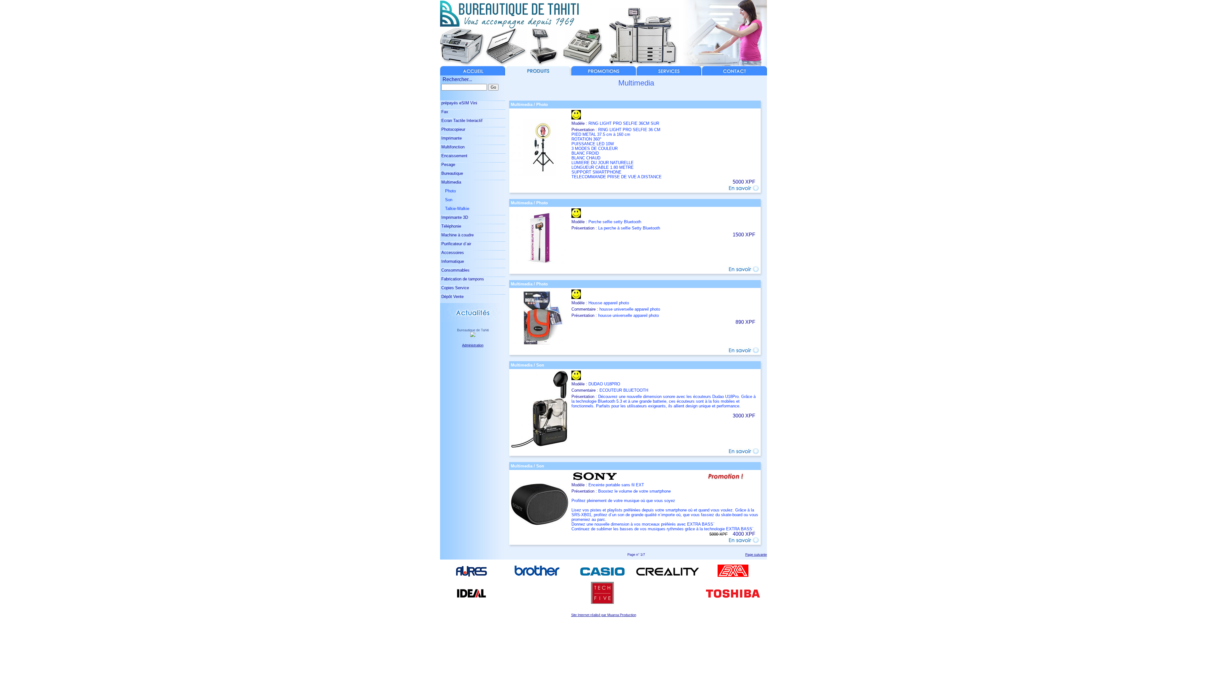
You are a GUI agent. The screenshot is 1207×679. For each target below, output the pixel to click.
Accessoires (452, 252)
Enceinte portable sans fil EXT (616, 485)
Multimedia (450, 182)
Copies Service (454, 287)
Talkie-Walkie (454, 208)
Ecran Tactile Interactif (461, 120)
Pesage (447, 164)
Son (446, 199)
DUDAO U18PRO (604, 384)
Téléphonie (450, 226)
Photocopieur (452, 129)
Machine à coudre (457, 235)
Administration (472, 345)
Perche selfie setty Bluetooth (614, 221)
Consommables (455, 270)
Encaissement (453, 155)
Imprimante (451, 138)
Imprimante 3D (454, 217)
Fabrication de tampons (462, 279)
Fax (444, 111)
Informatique (452, 261)
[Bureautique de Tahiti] (472, 335)
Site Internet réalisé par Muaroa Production (603, 615)
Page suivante (756, 554)
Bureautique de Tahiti (473, 330)
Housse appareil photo (608, 303)
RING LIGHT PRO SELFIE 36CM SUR (623, 123)
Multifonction (452, 147)
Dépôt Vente (452, 296)
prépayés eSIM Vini (458, 103)
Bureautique (451, 173)
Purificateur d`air (455, 243)
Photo (448, 191)
